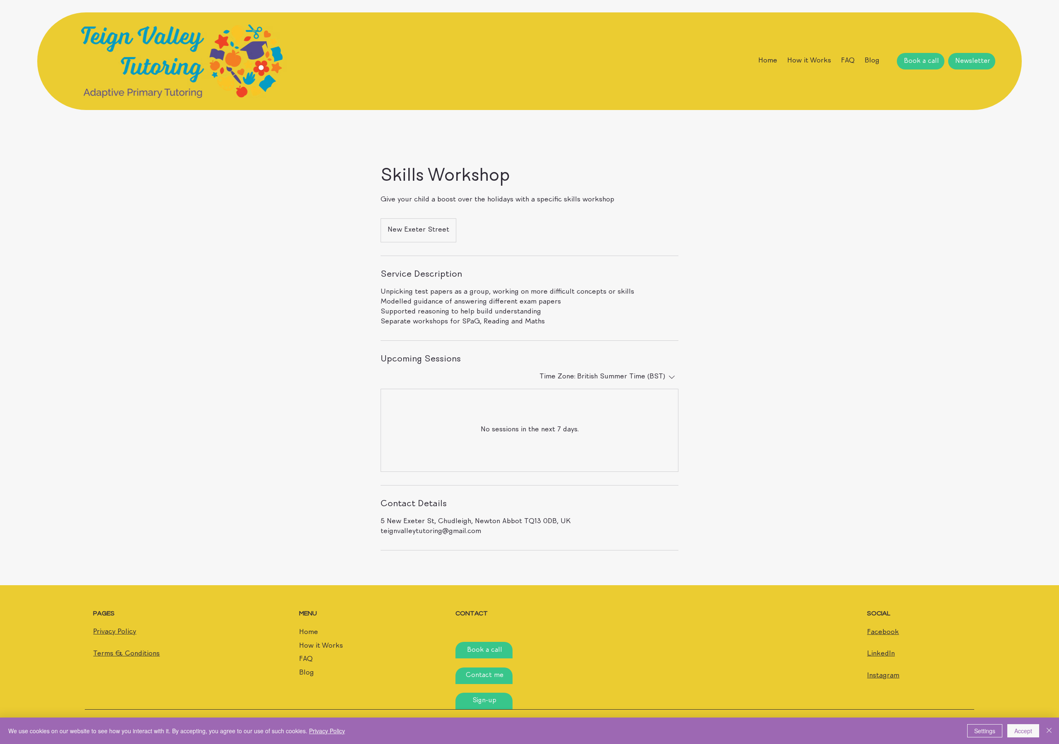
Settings (984, 731)
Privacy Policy (114, 632)
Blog (306, 673)
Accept (1023, 731)
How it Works (321, 646)
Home (308, 632)
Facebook (883, 632)
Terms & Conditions (126, 654)
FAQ (306, 659)
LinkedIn (881, 654)
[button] (972, 61)
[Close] (1049, 730)
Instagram (883, 675)
